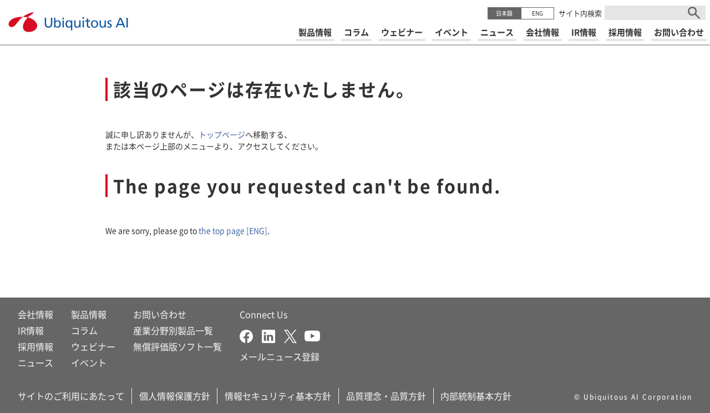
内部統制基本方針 (475, 395)
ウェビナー (93, 346)
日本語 (504, 13)
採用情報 (35, 346)
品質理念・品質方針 (386, 395)
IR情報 (31, 330)
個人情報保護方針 (174, 395)
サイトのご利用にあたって (71, 395)
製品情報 (88, 314)
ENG (537, 13)
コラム (84, 330)
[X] (294, 334)
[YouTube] (312, 334)
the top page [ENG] (233, 230)
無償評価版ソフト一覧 (177, 346)
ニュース (35, 362)
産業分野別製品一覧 (173, 330)
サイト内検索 (580, 13)
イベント (88, 362)
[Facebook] (251, 334)
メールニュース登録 (280, 356)
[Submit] (694, 13)
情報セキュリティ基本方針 (278, 395)
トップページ (222, 134)
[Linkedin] (273, 334)
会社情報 (35, 314)
